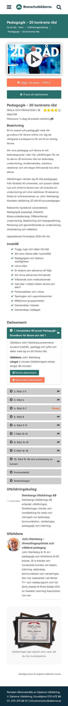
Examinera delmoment (28, 379)
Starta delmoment (25, 372)
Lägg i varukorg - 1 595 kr (35, 82)
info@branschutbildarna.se (45, 700)
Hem (21, 27)
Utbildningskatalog (37, 27)
